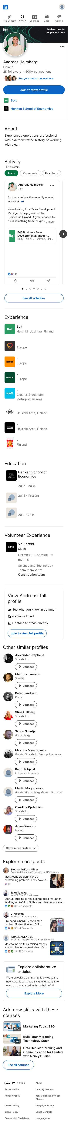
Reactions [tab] (51, 173)
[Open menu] (62, 46)
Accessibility (12, 1089)
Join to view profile (34, 90)
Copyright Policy (45, 1105)
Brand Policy (11, 1111)
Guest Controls (44, 1111)
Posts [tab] (11, 173)
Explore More (34, 993)
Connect (28, 666)
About (39, 1083)
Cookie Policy (12, 1105)
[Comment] (32, 281)
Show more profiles (19, 848)
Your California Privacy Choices (48, 1097)
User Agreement (45, 1089)
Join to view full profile (27, 633)
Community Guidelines (17, 1118)
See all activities (34, 298)
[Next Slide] (63, 234)
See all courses (18, 1065)
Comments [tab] (30, 173)
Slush (22, 549)
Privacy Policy (12, 1095)
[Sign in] (62, 7)
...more (50, 221)
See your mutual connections (36, 78)
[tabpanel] (34, 233)
